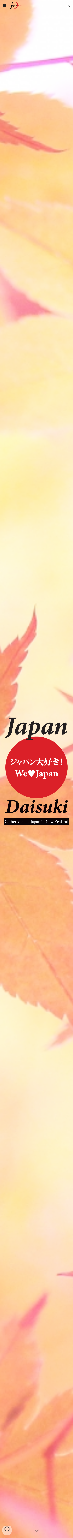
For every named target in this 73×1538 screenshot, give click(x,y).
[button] (4, 5)
